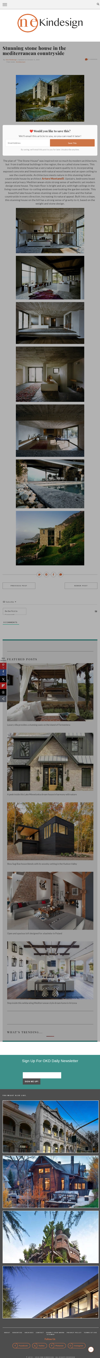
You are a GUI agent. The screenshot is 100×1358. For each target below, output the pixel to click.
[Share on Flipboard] (3, 685)
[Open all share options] (3, 699)
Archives (29, 1332)
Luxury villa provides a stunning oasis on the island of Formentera (38, 724)
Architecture (20, 62)
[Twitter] (39, 574)
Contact (40, 1332)
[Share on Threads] (3, 692)
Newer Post (81, 586)
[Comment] (60, 574)
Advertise (17, 1332)
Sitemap (51, 1334)
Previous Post (19, 586)
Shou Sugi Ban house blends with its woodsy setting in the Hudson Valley (42, 863)
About (7, 1332)
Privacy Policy (74, 1332)
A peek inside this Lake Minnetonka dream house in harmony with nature (42, 794)
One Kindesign (11, 60)
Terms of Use (90, 1332)
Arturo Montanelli (53, 178)
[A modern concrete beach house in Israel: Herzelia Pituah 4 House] (51, 1292)
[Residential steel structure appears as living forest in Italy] (51, 1237)
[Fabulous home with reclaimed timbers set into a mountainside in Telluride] (51, 1182)
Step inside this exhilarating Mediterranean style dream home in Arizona (42, 1003)
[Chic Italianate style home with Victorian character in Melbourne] (51, 1126)
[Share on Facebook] (53, 574)
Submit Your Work (55, 1332)
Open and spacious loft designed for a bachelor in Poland (34, 933)
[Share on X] (3, 679)
